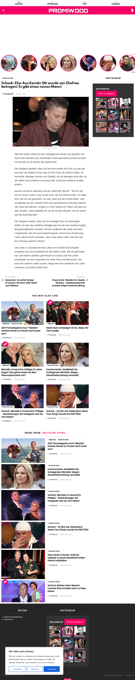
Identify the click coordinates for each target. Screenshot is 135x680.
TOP (84, 4)
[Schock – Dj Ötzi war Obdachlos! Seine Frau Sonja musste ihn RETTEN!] (67, 396)
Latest (19, 4)
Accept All (52, 669)
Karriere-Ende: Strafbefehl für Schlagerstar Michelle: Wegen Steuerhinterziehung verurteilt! (68, 64)
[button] (101, 103)
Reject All (34, 669)
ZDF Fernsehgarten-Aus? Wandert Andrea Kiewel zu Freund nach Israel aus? (8, 64)
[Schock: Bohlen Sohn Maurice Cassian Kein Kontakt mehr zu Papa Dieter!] (23, 591)
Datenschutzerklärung (13, 617)
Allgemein (5, 324)
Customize (17, 669)
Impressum (8, 619)
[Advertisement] (67, 34)
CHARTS (115, 4)
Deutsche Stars (17, 324)
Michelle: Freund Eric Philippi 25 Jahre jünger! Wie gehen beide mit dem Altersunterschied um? (49, 63)
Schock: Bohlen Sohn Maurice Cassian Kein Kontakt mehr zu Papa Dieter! (67, 588)
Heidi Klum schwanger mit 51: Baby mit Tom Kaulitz (29, 66)
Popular (52, 4)
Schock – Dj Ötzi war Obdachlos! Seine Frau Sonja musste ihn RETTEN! (107, 65)
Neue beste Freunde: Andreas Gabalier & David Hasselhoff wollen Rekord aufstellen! (66, 558)
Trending (50, 302)
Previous (1, 63)
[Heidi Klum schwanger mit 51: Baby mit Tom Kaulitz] (67, 313)
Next (133, 63)
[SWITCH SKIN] (132, 10)
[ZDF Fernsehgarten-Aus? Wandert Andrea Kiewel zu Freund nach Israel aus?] (22, 313)
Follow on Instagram (106, 93)
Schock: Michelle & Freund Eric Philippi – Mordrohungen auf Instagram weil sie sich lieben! (88, 63)
